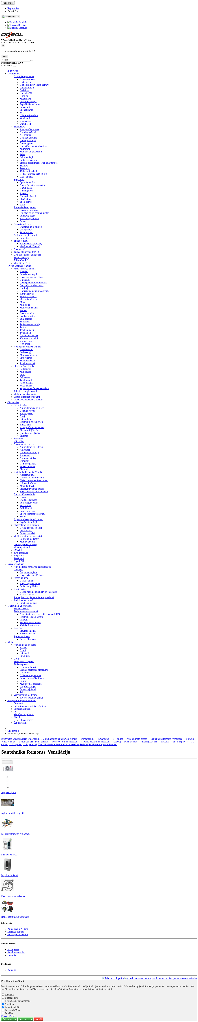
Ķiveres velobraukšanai (31, 697)
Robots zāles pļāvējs (30, 433)
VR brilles (19, 441)
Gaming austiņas (28, 140)
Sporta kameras (27, 511)
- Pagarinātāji (30, 744)
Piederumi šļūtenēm (29, 430)
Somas (23, 221)
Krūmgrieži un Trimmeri (32, 427)
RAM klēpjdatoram (29, 218)
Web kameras (26, 176)
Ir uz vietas (12, 70)
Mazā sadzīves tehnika (25, 268)
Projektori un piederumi (25, 235)
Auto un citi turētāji (29, 452)
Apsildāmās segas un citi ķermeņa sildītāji (40, 614)
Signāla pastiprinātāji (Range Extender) (39, 162)
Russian (22, 25)
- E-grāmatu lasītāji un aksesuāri (31, 741)
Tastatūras (25, 168)
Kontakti (11, 970)
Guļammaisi (26, 672)
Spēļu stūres (26, 201)
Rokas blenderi (27, 313)
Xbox (22, 204)
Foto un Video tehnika (24, 494)
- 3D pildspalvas (178, 741)
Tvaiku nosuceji (27, 363)
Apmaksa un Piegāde (17, 929)
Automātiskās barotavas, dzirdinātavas (32, 566)
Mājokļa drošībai (28, 486)
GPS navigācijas (28, 463)
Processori (25, 107)
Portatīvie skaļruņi (28, 160)
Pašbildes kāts (26, 508)
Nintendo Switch (28, 196)
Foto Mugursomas (29, 502)
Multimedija (19, 126)
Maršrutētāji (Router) (30, 246)
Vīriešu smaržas (27, 633)
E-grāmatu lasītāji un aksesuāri (28, 519)
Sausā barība (20, 589)
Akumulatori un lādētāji (31, 447)
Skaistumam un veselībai (19, 605)
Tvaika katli (25, 332)
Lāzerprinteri (26, 229)
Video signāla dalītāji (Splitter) (28, 399)
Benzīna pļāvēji (27, 410)
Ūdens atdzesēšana (29, 115)
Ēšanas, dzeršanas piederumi (34, 669)
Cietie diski (25, 82)
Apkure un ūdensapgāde (32, 477)
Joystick (24, 193)
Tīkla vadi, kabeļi (28, 171)
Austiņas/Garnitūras (29, 129)
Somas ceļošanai (28, 689)
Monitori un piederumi (31, 151)
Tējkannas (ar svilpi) (30, 324)
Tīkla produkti (21, 240)
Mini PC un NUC (22, 263)
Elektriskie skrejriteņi (24, 661)
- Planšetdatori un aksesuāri (63, 741)
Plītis (22, 374)
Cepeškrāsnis (26, 349)
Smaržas (18, 628)
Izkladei (11, 642)
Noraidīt (38, 1019)
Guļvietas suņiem (28, 572)
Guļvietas (18, 569)
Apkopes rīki (20, 249)
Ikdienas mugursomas (30, 675)
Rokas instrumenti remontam (34, 491)
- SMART (163, 741)
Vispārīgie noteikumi (17, 934)
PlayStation (25, 199)
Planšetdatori (26, 530)
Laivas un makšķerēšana (32, 678)
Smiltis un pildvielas (29, 586)
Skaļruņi (24, 165)
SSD (22, 112)
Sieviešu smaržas (28, 630)
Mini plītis (25, 305)
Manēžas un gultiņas (24, 714)
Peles (22, 154)
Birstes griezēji (27, 413)
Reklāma (9, 994)
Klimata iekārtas (28, 483)
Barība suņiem (27, 594)
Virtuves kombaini (29, 338)
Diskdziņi (24, 90)
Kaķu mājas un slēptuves (32, 575)
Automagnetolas (28, 458)
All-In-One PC (21, 260)
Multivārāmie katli (29, 307)
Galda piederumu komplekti (33, 282)
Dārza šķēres (26, 419)
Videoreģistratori (22, 547)
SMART (18, 550)
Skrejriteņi (19, 558)
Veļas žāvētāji (26, 385)
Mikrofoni (25, 149)
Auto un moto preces (24, 444)
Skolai (17, 717)
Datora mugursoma (29, 210)
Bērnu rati (18, 703)
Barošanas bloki (27, 79)
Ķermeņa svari (27, 293)
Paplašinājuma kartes (30, 104)
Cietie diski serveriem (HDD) (34, 84)
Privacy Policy (8, 1016)
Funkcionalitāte (12, 1007)
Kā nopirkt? (13, 949)
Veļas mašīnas (26, 383)
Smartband (19, 438)
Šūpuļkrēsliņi (20, 722)
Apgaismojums (27, 474)
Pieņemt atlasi (25, 1019)
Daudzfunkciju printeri (31, 227)
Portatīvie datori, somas (25, 207)
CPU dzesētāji (27, 87)
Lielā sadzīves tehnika (24, 366)
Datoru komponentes (24, 76)
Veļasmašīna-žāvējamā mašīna (34, 388)
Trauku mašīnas (27, 360)
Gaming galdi (26, 188)
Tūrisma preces (21, 664)
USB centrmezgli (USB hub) (34, 174)
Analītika (9, 1004)
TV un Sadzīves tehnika (19, 266)
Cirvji (22, 416)
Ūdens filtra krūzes (29, 335)
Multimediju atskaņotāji (25, 394)
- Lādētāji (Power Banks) (123, 741)
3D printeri (19, 555)
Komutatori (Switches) (31, 243)
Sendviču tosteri (27, 316)
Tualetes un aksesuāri (24, 600)
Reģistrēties (13, 8)
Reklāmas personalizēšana (17, 1001)
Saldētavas (25, 377)
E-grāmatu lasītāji (28, 522)
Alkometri (25, 449)
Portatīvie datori (27, 215)
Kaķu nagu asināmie (30, 583)
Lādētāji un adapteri (29, 539)
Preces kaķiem (21, 578)
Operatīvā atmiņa (28, 101)
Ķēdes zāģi (25, 424)
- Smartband (102, 739)
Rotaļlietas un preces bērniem (21, 700)
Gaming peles (26, 143)
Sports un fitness (22, 636)
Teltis (22, 692)
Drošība (9, 1013)
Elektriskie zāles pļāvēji (31, 422)
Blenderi (24, 271)
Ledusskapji (26, 352)
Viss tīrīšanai (26, 344)
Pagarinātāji (19, 561)
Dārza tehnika (20, 405)
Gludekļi (24, 288)
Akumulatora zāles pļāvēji (32, 408)
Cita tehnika (13, 402)
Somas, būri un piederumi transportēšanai (34, 597)
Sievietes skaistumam (30, 622)
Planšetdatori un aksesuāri (26, 525)
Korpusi (24, 96)
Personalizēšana (12, 1010)
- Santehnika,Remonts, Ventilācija (165, 739)
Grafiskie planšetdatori (31, 527)
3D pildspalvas (21, 552)
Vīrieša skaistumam (29, 625)
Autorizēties (13, 11)
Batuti (23, 650)
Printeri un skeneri (22, 224)
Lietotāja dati (11, 997)
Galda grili (25, 279)
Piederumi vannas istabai (32, 488)
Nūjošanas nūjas (28, 686)
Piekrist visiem (9, 1019)
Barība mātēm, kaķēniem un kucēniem (38, 591)
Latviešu (22, 22)
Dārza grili (25, 653)
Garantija (11, 955)
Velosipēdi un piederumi (25, 695)
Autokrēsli (25, 455)
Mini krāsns (25, 371)
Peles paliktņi (26, 157)
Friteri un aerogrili (28, 274)
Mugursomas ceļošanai (31, 683)
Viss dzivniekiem (15, 564)
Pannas (23, 310)
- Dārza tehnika (86, 739)
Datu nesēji (25, 123)
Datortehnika (13, 73)
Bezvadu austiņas (28, 137)
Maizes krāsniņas (28, 296)
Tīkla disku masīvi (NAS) (26, 252)
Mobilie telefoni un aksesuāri (28, 536)
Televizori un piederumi (25, 391)
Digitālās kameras (28, 500)
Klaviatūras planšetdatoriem (33, 146)
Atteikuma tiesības (16, 952)
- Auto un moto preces (135, 739)
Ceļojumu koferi (28, 667)
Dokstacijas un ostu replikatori (34, 213)
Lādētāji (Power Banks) (25, 544)
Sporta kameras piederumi (32, 513)
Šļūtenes (24, 435)
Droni (16, 658)
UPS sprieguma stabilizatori (27, 254)
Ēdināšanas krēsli (22, 708)
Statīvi (23, 516)
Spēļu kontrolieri (28, 182)
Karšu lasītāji (26, 93)
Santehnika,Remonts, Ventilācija (29, 472)
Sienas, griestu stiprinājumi (27, 396)
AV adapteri (26, 135)
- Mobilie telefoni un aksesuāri (94, 741)
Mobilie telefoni (27, 541)
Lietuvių (22, 27)
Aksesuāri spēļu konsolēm (32, 185)
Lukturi (23, 681)
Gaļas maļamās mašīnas (31, 277)
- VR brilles (116, 739)
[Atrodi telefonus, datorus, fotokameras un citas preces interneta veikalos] (161, 978)
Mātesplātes (25, 98)
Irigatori (24, 619)
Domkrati (24, 461)
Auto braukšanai (28, 132)
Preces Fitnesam (28, 639)
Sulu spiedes (26, 318)
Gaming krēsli (27, 190)
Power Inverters (27, 466)
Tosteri (23, 327)
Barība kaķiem (27, 580)
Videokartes (25, 121)
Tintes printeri (26, 232)
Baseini (23, 647)
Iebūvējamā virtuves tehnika (27, 346)
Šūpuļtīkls (25, 656)
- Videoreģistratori (147, 741)
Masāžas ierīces (21, 608)
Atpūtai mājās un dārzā (25, 644)
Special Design (20, 739)
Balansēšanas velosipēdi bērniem (30, 706)
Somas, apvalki (27, 533)
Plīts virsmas (26, 357)
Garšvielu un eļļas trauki (31, 285)
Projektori (24, 238)
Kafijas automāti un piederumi (34, 291)
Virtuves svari (26, 341)
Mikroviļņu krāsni (28, 299)
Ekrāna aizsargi (21, 257)
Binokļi (23, 497)
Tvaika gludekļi (27, 330)
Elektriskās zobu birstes (31, 617)
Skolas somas (26, 720)
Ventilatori (25, 118)
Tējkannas (25, 321)
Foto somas (25, 505)
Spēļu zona (19, 179)
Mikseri (23, 302)
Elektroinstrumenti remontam (34, 480)
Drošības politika (15, 931)
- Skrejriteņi (15, 744)
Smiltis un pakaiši (28, 603)
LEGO (17, 711)
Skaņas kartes (26, 109)
